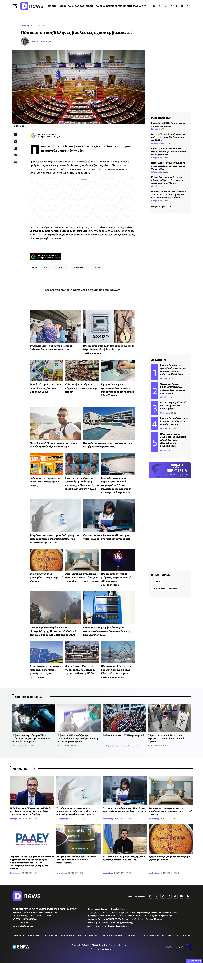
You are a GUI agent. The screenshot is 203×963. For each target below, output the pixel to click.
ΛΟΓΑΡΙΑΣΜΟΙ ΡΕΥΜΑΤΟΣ (165, 588)
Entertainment (157, 143)
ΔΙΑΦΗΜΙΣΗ (34, 935)
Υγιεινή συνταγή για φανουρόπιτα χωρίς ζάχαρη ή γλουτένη (46, 577)
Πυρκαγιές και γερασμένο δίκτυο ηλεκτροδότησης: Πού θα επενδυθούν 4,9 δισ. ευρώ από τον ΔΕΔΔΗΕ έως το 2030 (53, 631)
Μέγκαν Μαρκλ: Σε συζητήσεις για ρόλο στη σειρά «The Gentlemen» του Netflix (168, 137)
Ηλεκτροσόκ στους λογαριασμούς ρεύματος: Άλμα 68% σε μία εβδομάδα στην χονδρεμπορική (108, 349)
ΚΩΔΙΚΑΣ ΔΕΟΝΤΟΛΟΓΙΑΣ (151, 935)
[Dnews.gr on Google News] (176, 6)
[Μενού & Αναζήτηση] (14, 6)
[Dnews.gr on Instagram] (165, 6)
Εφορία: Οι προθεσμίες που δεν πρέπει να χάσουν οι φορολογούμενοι (45, 388)
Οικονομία (165, 378)
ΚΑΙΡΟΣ (157, 581)
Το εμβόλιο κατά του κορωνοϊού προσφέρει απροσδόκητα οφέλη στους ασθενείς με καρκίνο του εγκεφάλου (54, 539)
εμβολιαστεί (108, 146)
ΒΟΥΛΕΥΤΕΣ (60, 267)
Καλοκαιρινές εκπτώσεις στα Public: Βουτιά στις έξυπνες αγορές (46, 481)
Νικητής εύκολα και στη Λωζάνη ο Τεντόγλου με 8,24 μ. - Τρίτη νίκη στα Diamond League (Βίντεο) (168, 194)
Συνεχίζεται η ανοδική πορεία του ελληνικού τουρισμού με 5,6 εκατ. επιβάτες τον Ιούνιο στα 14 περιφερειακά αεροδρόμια (116, 485)
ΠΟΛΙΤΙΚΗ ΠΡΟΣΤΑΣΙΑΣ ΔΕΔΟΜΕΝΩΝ (79, 935)
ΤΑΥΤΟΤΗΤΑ (18, 935)
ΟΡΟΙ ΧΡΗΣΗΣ (50, 935)
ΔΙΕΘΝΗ (90, 6)
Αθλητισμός (156, 157)
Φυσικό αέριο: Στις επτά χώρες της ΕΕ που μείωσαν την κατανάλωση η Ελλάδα (80, 669)
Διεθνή (151, 746)
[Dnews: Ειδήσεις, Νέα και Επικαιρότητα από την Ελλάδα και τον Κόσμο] (31, 6)
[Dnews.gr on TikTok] (171, 6)
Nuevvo (108, 949)
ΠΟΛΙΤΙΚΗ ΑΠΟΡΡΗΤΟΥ (112, 935)
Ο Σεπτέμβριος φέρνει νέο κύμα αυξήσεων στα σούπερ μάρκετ (81, 388)
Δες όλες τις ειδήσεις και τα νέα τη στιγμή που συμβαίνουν (82, 289)
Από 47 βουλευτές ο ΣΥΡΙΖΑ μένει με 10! (123, 735)
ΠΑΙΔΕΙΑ (100, 6)
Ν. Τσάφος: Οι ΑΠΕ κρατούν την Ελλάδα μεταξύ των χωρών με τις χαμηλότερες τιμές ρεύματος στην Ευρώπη (30, 811)
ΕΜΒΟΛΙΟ (97, 267)
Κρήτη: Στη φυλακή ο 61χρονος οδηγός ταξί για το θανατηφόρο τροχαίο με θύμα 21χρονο (167, 180)
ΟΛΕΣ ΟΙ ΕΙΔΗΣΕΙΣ (136, 896)
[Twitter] (15, 141)
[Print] (15, 162)
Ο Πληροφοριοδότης (112, 746)
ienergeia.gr (15, 818)
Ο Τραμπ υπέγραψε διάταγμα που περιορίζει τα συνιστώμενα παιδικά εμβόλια (166, 738)
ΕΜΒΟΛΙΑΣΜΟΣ (79, 267)
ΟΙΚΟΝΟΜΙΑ (67, 6)
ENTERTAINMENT (136, 6)
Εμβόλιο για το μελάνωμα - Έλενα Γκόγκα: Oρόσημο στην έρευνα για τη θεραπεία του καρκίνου (31, 738)
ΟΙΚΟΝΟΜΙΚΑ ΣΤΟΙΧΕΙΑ (179, 935)
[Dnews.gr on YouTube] (182, 6)
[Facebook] (15, 134)
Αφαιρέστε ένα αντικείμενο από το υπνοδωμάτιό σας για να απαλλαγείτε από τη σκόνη (82, 577)
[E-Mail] (15, 155)
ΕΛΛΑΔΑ (80, 6)
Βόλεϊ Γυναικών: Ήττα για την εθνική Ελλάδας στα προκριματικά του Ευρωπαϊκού (169, 151)
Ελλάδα (154, 129)
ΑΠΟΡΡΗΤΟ (196, 961)
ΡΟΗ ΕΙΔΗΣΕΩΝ (161, 117)
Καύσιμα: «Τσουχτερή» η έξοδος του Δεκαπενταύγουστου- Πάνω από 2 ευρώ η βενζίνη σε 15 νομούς (106, 631)
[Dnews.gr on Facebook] (154, 6)
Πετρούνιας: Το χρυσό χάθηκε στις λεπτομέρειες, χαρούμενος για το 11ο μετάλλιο (169, 166)
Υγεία (15, 746)
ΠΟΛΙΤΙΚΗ (53, 6)
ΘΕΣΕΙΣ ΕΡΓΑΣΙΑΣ (116, 6)
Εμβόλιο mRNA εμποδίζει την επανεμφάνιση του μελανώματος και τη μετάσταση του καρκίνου (77, 738)
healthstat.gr (62, 818)
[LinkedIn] (15, 148)
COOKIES (131, 935)
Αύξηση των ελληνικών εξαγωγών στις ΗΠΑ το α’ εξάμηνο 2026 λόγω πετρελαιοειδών (76, 859)
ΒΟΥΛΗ (45, 267)
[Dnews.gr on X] (159, 6)
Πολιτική (25, 25)
